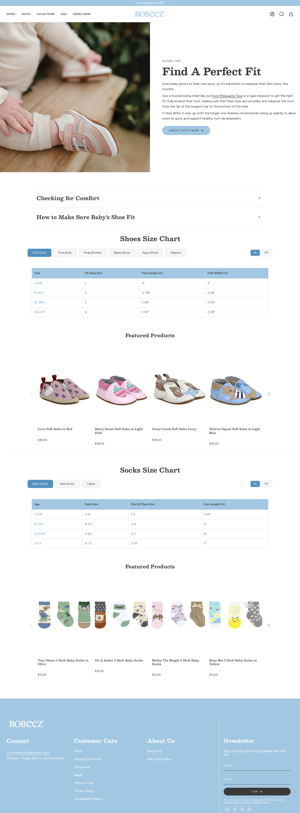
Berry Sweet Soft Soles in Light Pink (119, 430)
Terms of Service (254, 802)
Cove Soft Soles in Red (55, 428)
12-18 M (40, 302)
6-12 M (40, 293)
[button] (11, 14)
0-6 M (39, 283)
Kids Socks (67, 484)
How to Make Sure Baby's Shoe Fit (86, 216)
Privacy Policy (84, 791)
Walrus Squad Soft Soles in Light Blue (234, 430)
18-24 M (41, 312)
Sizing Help (82, 767)
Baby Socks (40, 484)
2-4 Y (39, 543)
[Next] (268, 394)
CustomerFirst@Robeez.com (28, 753)
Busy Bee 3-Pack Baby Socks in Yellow (233, 662)
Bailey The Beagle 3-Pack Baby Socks (175, 662)
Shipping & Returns (88, 759)
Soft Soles (39, 252)
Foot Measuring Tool (227, 96)
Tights (91, 484)
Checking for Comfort (68, 197)
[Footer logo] (27, 724)
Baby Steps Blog (159, 759)
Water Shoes (122, 252)
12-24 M (41, 534)
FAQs (78, 751)
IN (255, 252)
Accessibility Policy (88, 799)
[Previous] (32, 394)
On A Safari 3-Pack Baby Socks (119, 660)
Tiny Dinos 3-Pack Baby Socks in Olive (63, 662)
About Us (154, 751)
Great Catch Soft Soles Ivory (174, 428)
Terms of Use (84, 783)
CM (266, 252)
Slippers (175, 252)
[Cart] (291, 14)
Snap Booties (92, 252)
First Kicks (65, 252)
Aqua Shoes (150, 252)
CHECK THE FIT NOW (184, 130)
